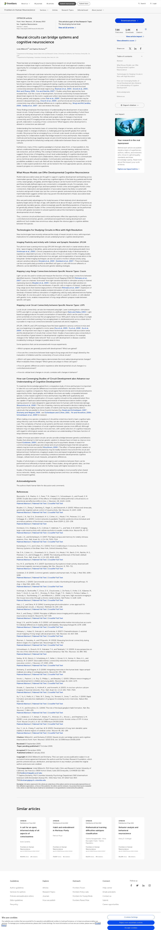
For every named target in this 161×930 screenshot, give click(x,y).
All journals (38, 4)
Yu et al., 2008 (74, 328)
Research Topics (68, 10)
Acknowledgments (123, 92)
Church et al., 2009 (48, 101)
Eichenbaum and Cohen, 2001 (57, 412)
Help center (107, 888)
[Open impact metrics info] (146, 29)
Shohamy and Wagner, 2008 (28, 412)
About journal (97, 10)
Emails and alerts (109, 892)
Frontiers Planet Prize (81, 900)
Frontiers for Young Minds (82, 896)
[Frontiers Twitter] (137, 885)
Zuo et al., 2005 (61, 328)
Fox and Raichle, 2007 (45, 91)
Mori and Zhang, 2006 (26, 91)
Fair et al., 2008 (52, 98)
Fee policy (14, 904)
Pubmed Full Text (39, 503)
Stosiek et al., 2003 (46, 261)
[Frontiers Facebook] (131, 885)
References (121, 96)
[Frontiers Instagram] (149, 885)
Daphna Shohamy (39, 49)
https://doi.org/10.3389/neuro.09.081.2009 (30, 28)
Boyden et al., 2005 (40, 283)
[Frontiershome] (10, 3)
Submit (105, 900)
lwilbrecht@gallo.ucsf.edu (31, 773)
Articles (55, 10)
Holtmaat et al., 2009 (26, 251)
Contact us (107, 896)
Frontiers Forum (79, 888)
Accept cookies (131, 928)
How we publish (49, 900)
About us (24, 4)
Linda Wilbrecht (22, 49)
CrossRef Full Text (55, 503)
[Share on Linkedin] (135, 48)
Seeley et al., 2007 (29, 106)
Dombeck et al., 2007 (64, 261)
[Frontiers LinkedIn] (143, 885)
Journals (46, 896)
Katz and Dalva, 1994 (77, 312)
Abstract (120, 61)
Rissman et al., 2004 (63, 89)
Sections (43, 10)
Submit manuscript (67, 4)
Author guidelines (17, 888)
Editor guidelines (16, 900)
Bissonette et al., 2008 (26, 405)
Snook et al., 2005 (80, 89)
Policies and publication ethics (22, 896)
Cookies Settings (131, 917)
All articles (50, 4)
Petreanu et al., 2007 (70, 288)
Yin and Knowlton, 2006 (81, 412)
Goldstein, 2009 (29, 442)
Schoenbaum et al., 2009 (27, 415)
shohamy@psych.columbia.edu (33, 780)
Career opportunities (111, 904)
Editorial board (83, 10)
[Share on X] (130, 48)
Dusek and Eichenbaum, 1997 (74, 410)
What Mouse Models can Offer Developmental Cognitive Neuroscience (127, 67)
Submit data (83, 4)
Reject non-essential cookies (130, 922)
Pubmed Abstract (24, 503)
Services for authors (18, 892)
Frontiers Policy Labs (81, 892)
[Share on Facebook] (140, 48)
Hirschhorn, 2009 (50, 447)
